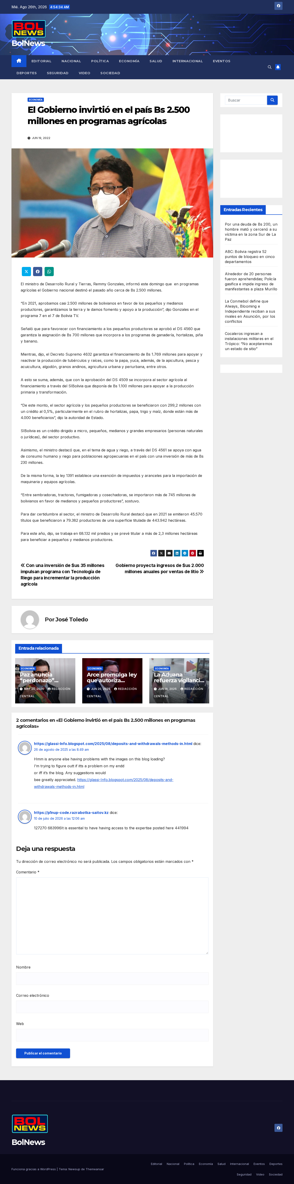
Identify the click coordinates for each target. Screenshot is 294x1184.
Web (20, 1023)
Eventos (222, 61)
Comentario (28, 872)
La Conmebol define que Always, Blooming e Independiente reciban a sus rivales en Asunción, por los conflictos (250, 311)
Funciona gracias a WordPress (34, 1169)
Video (84, 73)
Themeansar (95, 1169)
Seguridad (58, 73)
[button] (269, 67)
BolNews (28, 43)
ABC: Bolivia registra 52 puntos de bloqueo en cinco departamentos (250, 256)
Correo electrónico (32, 995)
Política (100, 61)
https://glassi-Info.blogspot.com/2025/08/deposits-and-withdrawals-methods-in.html (113, 743)
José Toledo (72, 619)
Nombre (23, 967)
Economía (129, 61)
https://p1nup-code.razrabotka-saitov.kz (71, 812)
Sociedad (110, 73)
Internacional (187, 61)
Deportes (27, 73)
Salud (156, 61)
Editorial (41, 61)
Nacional (71, 61)
